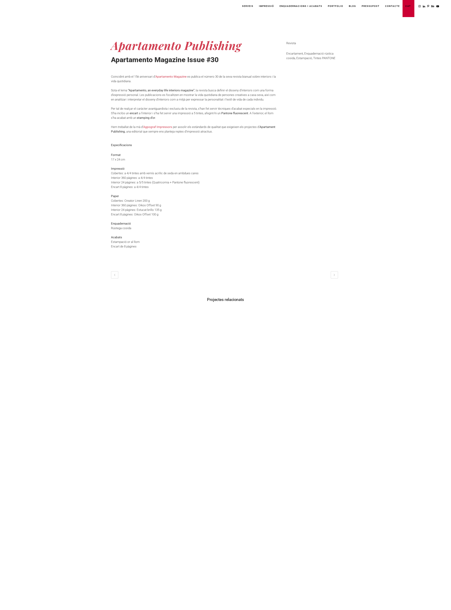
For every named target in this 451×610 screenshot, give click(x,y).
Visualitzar (138, 332)
